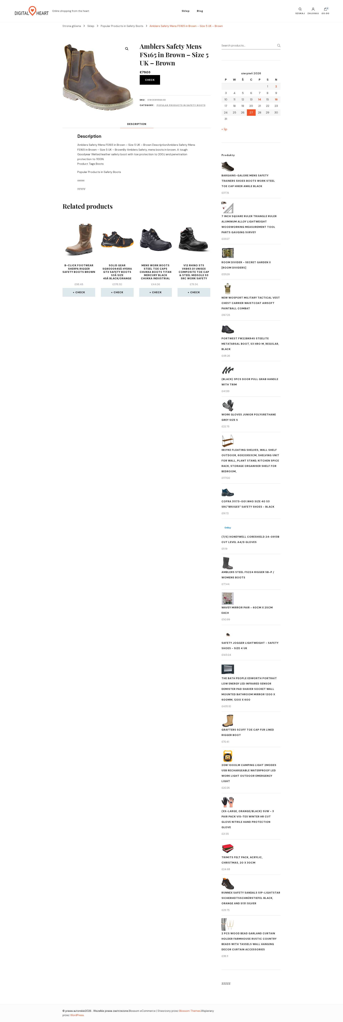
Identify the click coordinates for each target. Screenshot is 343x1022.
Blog (200, 11)
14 (259, 99)
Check (150, 79)
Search (277, 45)
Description (136, 124)
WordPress (77, 1015)
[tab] (136, 124)
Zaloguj (313, 13)
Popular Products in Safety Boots (181, 105)
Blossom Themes (190, 1011)
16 (276, 99)
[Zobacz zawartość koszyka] (325, 10)
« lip (224, 129)
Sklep (186, 11)
